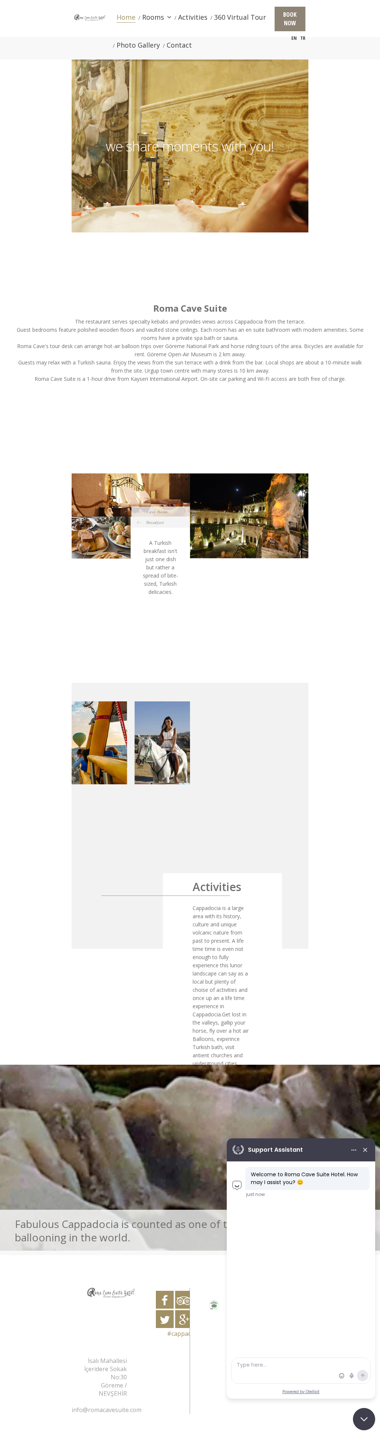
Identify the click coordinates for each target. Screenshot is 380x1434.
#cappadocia (185, 1333)
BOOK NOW (290, 18)
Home (126, 17)
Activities (192, 17)
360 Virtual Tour (240, 17)
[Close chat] (364, 1419)
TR (302, 38)
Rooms (153, 17)
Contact (179, 45)
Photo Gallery (138, 45)
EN (294, 38)
